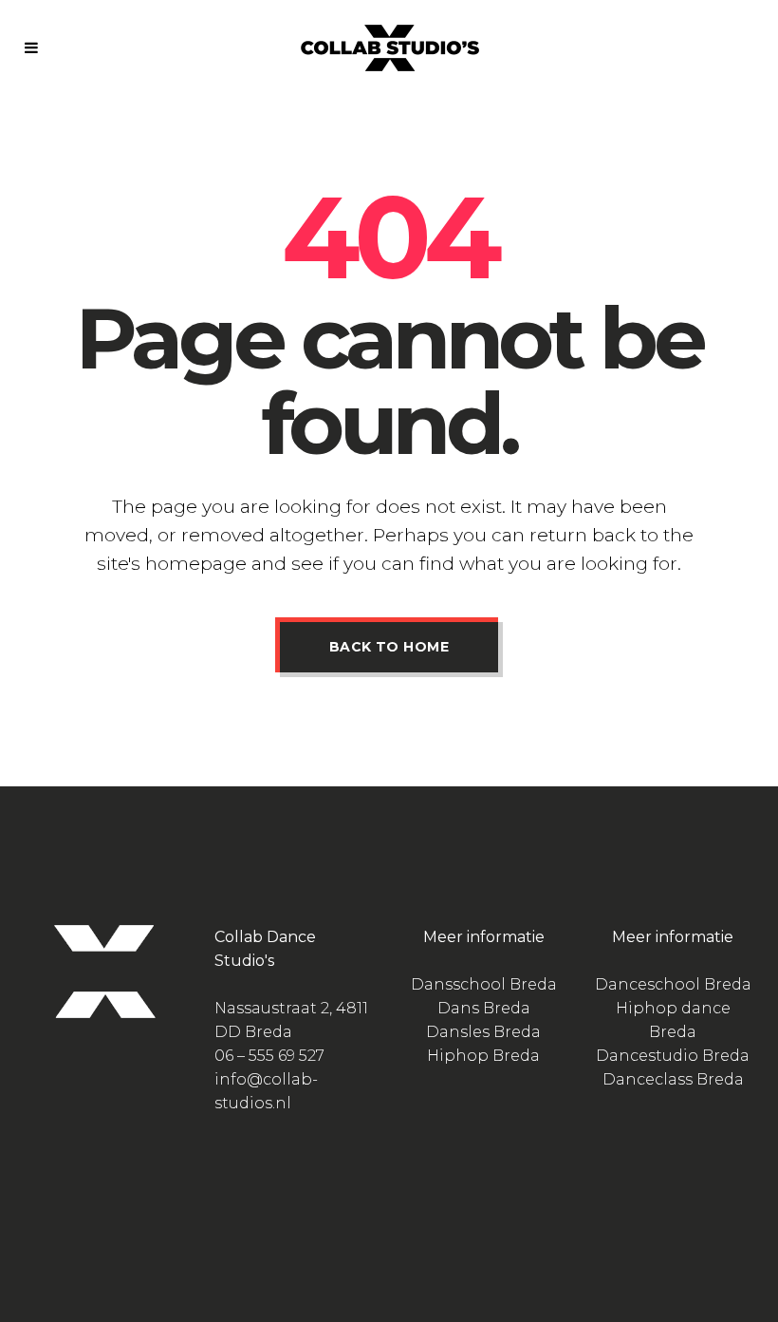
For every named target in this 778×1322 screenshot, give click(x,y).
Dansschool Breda (484, 984)
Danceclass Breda (673, 1079)
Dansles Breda (483, 1032)
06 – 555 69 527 (269, 1056)
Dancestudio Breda (673, 1056)
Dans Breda (483, 1008)
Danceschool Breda (673, 984)
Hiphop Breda (483, 1056)
